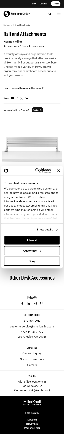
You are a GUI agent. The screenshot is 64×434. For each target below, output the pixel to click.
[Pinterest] (41, 303)
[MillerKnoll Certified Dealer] (32, 402)
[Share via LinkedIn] (26, 98)
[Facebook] (22, 303)
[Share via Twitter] (21, 98)
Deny (32, 261)
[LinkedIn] (28, 303)
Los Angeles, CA (32, 386)
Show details (45, 229)
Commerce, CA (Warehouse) (32, 390)
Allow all (32, 240)
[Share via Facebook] (17, 98)
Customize (30, 250)
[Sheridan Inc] (17, 14)
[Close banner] (58, 170)
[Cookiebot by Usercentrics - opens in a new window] (37, 170)
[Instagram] (35, 303)
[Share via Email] (12, 98)
